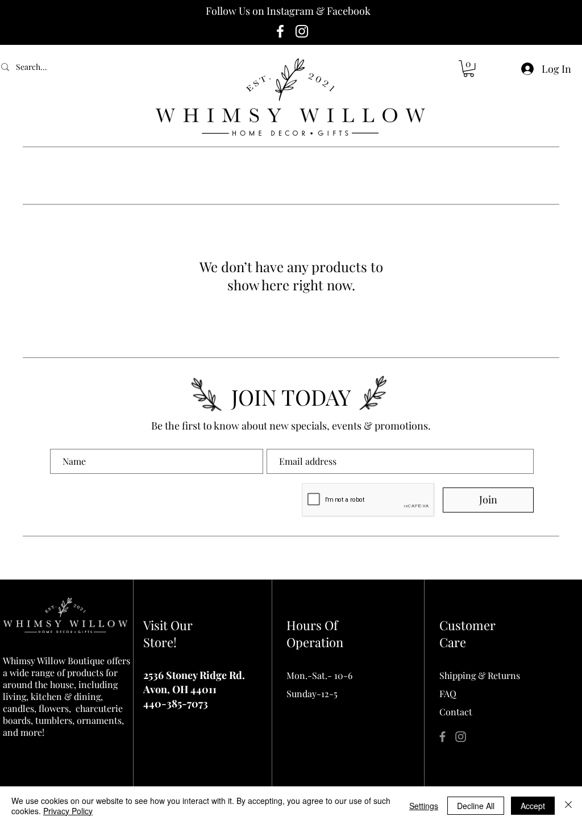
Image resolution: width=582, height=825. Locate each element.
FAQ (447, 693)
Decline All (475, 805)
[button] (469, 68)
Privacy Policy (68, 810)
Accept (533, 805)
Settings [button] (423, 805)
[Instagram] (301, 31)
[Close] (568, 805)
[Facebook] (280, 31)
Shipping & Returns (479, 675)
